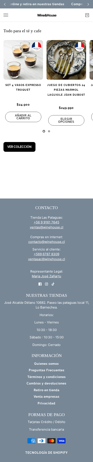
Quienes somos (46, 363)
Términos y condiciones (46, 377)
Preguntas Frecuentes (46, 370)
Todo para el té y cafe (22, 30)
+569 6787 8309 (46, 254)
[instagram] (46, 284)
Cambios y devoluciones (46, 383)
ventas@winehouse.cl (46, 227)
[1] (49, 131)
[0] (43, 131)
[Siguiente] (88, 4)
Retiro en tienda (46, 390)
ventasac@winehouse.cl (46, 259)
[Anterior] (5, 4)
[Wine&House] (46, 15)
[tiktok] (53, 284)
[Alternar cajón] (5, 15)
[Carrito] (87, 15)
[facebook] (40, 284)
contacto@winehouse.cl (46, 242)
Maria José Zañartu (46, 276)
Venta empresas (46, 396)
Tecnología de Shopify (46, 452)
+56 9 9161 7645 (46, 222)
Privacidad (46, 403)
